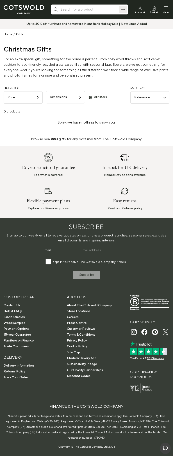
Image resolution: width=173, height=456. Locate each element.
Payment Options (16, 329)
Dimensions (58, 97)
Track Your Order (16, 377)
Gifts (19, 34)
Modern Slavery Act (81, 358)
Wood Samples (14, 323)
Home (8, 34)
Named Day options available (125, 175)
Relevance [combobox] (142, 97)
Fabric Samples (14, 317)
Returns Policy (14, 371)
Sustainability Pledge (82, 364)
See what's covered (48, 175)
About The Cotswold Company (89, 305)
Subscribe (86, 275)
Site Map (73, 352)
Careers (73, 317)
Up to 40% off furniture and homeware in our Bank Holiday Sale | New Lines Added (86, 24)
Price (11, 97)
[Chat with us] (165, 448)
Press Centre (77, 323)
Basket (154, 12)
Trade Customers (16, 346)
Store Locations (78, 311)
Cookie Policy (77, 346)
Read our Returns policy (124, 208)
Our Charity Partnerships (85, 370)
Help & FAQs (13, 311)
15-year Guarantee (17, 335)
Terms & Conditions (81, 335)
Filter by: (11, 88)
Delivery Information (19, 365)
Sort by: (137, 88)
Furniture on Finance (19, 340)
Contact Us (12, 305)
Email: (47, 250)
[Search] (123, 9)
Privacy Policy (77, 340)
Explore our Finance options (48, 208)
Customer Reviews (81, 329)
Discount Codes (79, 376)
